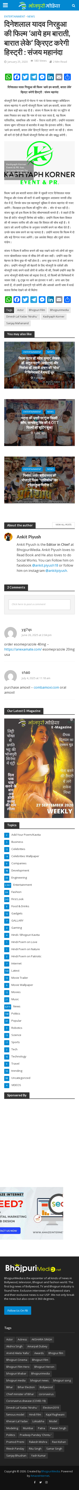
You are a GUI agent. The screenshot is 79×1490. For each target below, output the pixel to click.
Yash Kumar (38, 1455)
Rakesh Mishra (38, 1442)
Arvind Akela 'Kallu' (17, 1353)
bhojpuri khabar (16, 1373)
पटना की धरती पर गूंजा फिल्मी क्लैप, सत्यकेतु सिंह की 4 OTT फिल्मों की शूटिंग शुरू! (39, 423)
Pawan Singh (58, 1428)
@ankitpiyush (56, 570)
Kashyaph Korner (53, 316)
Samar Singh (54, 1448)
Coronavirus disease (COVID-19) (26, 1401)
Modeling (12, 1428)
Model (53, 1421)
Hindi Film (35, 1414)
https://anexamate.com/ (23, 649)
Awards (39, 1353)
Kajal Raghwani (55, 1414)
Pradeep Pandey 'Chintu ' (36, 1435)
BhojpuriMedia (50, 1471)
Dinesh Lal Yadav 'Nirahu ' (22, 316)
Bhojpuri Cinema (16, 1360)
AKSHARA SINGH (42, 1339)
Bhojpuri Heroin (44, 1367)
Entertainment (14, 16)
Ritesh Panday (15, 1448)
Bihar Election (26, 1387)
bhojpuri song (62, 1380)
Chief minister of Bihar (20, 1394)
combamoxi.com (46, 687)
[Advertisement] (39, 1142)
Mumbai (28, 1428)
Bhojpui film (55, 1353)
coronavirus (46, 1394)
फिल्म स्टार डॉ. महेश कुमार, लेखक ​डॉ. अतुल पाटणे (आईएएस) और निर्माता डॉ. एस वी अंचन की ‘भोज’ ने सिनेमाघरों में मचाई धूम (39, 365)
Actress (22, 1339)
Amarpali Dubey (37, 1346)
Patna (41, 1428)
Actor (20, 310)
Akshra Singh (14, 1346)
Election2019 (51, 1407)
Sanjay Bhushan (16, 1455)
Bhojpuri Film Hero (17, 1367)
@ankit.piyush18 (45, 565)
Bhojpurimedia (59, 310)
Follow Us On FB (18, 1310)
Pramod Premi (15, 1442)
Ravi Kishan (59, 1442)
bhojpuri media (15, 1380)
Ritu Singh (35, 1448)
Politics (10, 1435)
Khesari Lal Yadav (17, 1421)
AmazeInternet (40, 1476)
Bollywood (46, 1387)
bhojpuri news (39, 1380)
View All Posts (63, 524)
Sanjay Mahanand (17, 323)
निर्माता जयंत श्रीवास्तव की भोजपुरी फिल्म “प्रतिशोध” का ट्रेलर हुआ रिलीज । (39, 480)
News (31, 16)
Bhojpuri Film (37, 310)
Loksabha (38, 1421)
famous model (15, 1414)
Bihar (9, 1387)
